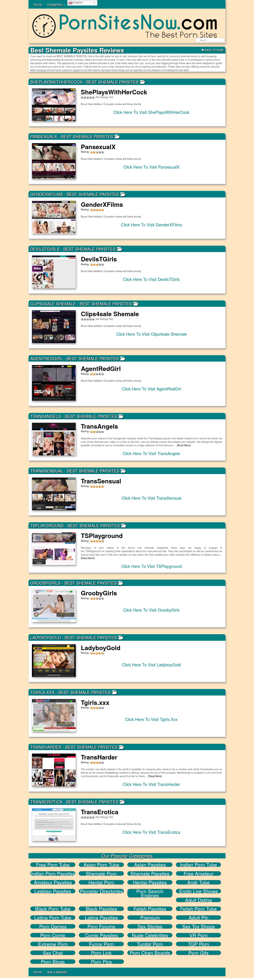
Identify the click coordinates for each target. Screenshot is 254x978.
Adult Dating (198, 899)
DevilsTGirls (45, 249)
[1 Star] (82, 97)
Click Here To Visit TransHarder (151, 784)
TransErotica (46, 802)
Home (38, 4)
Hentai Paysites (150, 882)
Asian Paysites (150, 864)
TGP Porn (198, 944)
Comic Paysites (101, 935)
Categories (55, 4)
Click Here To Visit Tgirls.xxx (151, 719)
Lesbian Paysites (52, 891)
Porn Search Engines (149, 893)
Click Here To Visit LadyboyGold (151, 665)
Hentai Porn (101, 882)
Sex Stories (150, 926)
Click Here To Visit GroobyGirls (151, 610)
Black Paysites (101, 908)
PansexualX (43, 136)
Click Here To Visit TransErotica (151, 832)
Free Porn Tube (53, 864)
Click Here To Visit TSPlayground (151, 566)
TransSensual (46, 471)
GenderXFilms (46, 194)
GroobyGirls (45, 583)
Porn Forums (101, 926)
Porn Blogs (53, 961)
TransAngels (45, 416)
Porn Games (53, 926)
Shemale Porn (101, 873)
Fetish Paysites (150, 908)
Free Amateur (198, 873)
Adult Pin (198, 917)
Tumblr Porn (150, 944)
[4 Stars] (90, 97)
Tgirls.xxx (42, 692)
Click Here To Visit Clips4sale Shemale (151, 334)
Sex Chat (53, 952)
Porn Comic (52, 935)
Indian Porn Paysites (53, 873)
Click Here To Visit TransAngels (151, 453)
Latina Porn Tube (52, 917)
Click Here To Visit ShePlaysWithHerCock (151, 112)
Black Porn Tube (53, 908)
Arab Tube (198, 882)
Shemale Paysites (149, 873)
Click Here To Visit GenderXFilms (151, 224)
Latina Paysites (101, 917)
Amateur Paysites (53, 882)
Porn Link (101, 952)
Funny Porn (101, 944)
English (78, 2)
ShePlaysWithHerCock (56, 82)
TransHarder (46, 747)
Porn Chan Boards (150, 952)
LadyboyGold (45, 637)
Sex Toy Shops (198, 926)
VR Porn (198, 935)
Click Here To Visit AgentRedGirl (151, 389)
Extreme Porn (53, 944)
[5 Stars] (93, 97)
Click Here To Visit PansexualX (151, 167)
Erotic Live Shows (198, 891)
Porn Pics (101, 961)
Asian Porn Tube (101, 864)
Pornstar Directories (101, 891)
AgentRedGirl (46, 358)
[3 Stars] (87, 97)
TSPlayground (47, 525)
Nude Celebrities (150, 935)
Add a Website (57, 972)
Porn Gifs (198, 952)
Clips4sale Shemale (53, 304)
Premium (150, 917)
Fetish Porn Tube (198, 908)
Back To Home (214, 50)
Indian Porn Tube (198, 864)
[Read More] (184, 445)
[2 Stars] (85, 97)
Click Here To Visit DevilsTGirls (151, 279)
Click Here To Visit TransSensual (151, 498)
